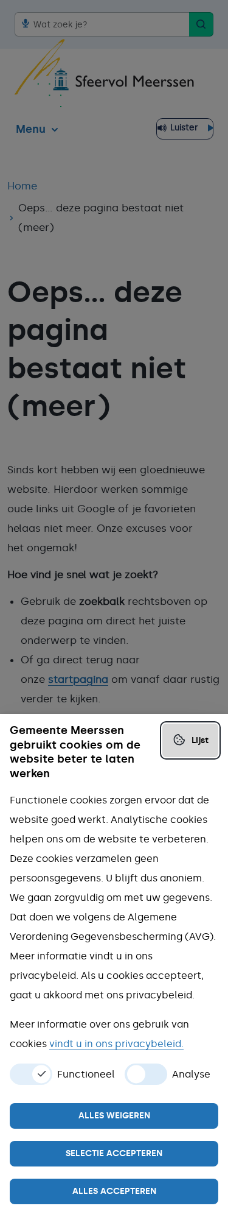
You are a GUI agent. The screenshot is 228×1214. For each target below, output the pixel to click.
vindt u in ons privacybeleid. (116, 1044)
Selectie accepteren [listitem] (114, 1153)
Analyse (191, 1074)
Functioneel (86, 1074)
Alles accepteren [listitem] (114, 1191)
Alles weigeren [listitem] (114, 1115)
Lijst (200, 740)
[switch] (31, 1074)
